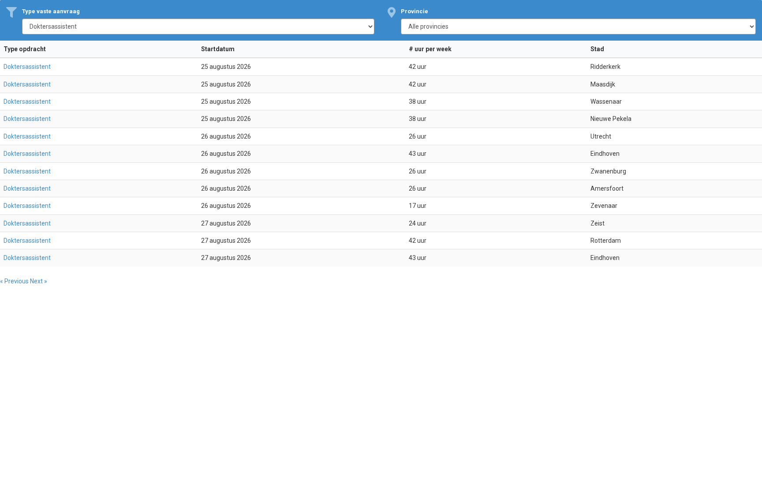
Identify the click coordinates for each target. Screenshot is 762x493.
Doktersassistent (27, 66)
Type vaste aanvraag (51, 11)
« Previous (15, 281)
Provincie (414, 11)
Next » (38, 281)
